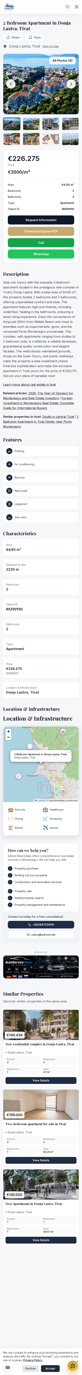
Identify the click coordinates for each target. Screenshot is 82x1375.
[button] (63, 732)
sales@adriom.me (43, 934)
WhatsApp (41, 254)
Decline (30, 1368)
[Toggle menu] (76, 7)
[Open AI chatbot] (73, 1366)
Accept (50, 1368)
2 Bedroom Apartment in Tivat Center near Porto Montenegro (41, 421)
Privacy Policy (32, 1360)
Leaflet (41, 800)
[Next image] (71, 84)
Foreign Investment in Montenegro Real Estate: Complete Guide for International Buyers (38, 403)
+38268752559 (43, 924)
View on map (50, 46)
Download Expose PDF (41, 231)
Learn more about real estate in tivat (29, 384)
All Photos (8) (62, 60)
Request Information (41, 220)
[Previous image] (10, 84)
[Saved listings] (67, 7)
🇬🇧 (7, 1367)
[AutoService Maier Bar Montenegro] (41, 967)
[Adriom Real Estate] (9, 7)
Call (41, 243)
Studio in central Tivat (58, 417)
